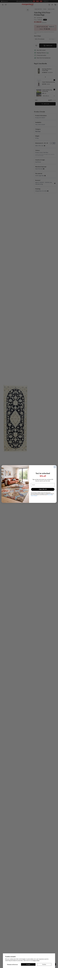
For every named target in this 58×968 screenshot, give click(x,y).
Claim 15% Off (43, 489)
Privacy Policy (36, 960)
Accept (28, 964)
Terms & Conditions (34, 495)
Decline (44, 964)
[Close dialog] (55, 467)
